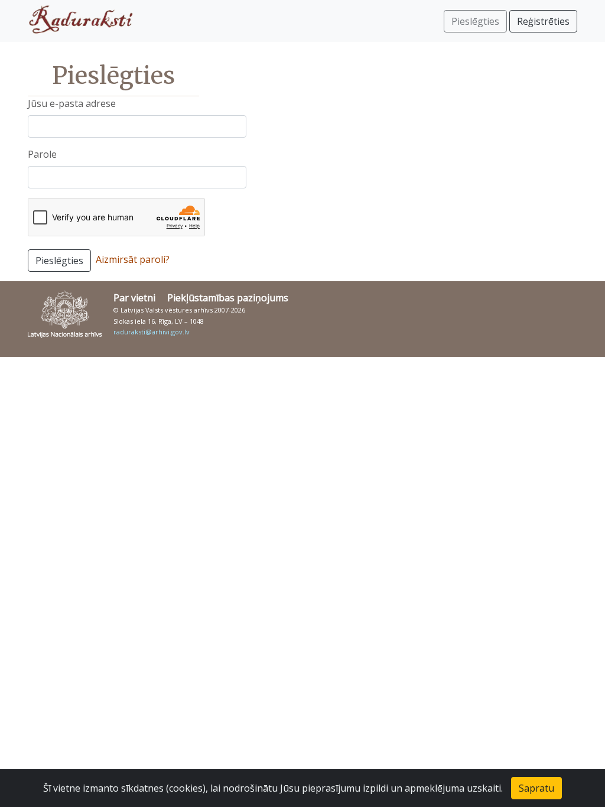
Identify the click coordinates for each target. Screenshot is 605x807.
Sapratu (536, 788)
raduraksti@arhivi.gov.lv (151, 331)
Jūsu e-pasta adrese (72, 103)
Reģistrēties (543, 21)
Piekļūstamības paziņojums (227, 297)
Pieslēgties (59, 260)
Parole (42, 154)
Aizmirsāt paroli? (133, 259)
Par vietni (134, 297)
